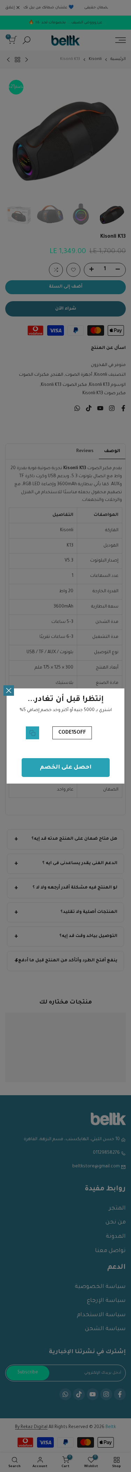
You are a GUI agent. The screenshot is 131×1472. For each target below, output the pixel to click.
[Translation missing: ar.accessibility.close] (8, 690)
